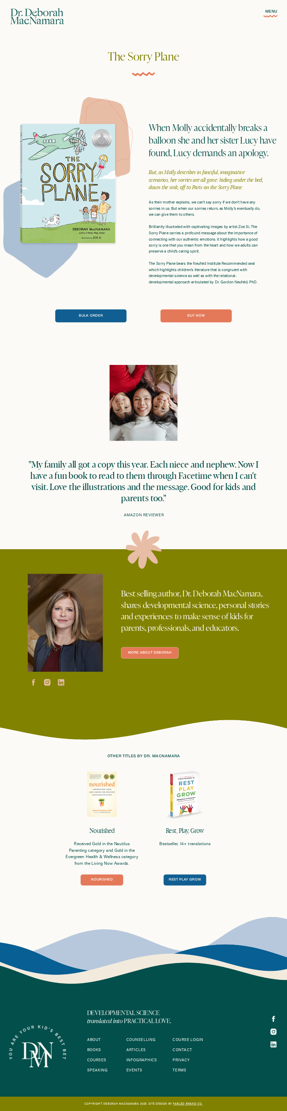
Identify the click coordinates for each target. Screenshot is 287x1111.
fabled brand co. (187, 1104)
